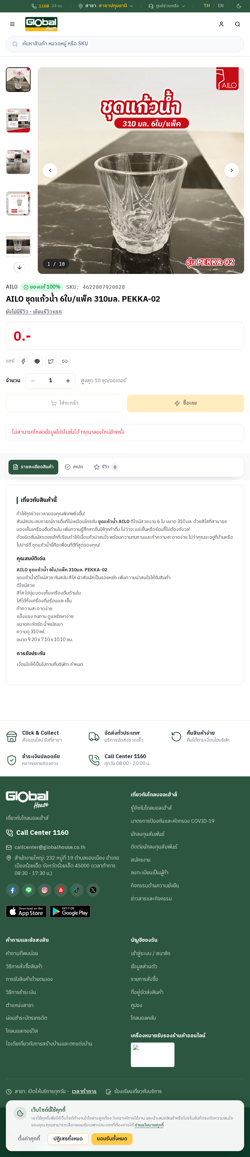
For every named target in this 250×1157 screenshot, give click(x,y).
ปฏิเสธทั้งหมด (68, 1138)
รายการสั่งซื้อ (144, 979)
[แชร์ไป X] (51, 361)
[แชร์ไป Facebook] (23, 361)
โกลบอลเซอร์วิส (22, 1031)
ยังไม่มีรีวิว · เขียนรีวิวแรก (34, 312)
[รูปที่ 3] (18, 162)
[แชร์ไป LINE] (37, 361)
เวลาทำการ (84, 1092)
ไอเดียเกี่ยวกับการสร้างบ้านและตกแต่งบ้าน (49, 1044)
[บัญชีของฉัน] (221, 24)
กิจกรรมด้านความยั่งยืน (155, 885)
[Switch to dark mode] (239, 6)
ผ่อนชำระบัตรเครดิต (26, 1018)
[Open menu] (12, 24)
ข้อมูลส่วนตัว (144, 966)
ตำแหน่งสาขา (20, 1005)
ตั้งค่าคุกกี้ (29, 1138)
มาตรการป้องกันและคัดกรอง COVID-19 (173, 821)
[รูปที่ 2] (18, 120)
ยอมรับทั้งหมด (112, 1138)
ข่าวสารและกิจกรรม (151, 898)
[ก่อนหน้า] (50, 170)
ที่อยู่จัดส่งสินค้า (147, 992)
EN (221, 6)
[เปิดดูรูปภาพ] (141, 170)
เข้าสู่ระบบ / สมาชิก (150, 953)
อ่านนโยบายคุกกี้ (149, 1125)
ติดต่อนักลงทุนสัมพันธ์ (154, 847)
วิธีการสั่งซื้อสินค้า (24, 966)
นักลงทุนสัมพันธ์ (147, 834)
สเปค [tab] (78, 467)
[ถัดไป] (231, 170)
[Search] (237, 24)
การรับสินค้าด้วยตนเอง (29, 979)
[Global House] (41, 24)
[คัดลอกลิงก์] (65, 361)
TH (206, 6)
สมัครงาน (141, 860)
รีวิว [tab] (109, 467)
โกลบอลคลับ (143, 1018)
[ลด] (33, 380)
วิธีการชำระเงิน (21, 992)
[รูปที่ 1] (18, 79)
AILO (12, 287)
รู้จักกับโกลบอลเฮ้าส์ (151, 808)
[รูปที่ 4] (18, 203)
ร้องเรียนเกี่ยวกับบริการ (138, 1092)
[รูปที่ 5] (18, 245)
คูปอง (136, 1005)
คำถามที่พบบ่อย (22, 953)
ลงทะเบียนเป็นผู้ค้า (149, 872)
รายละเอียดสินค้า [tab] (37, 467)
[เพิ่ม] (68, 380)
